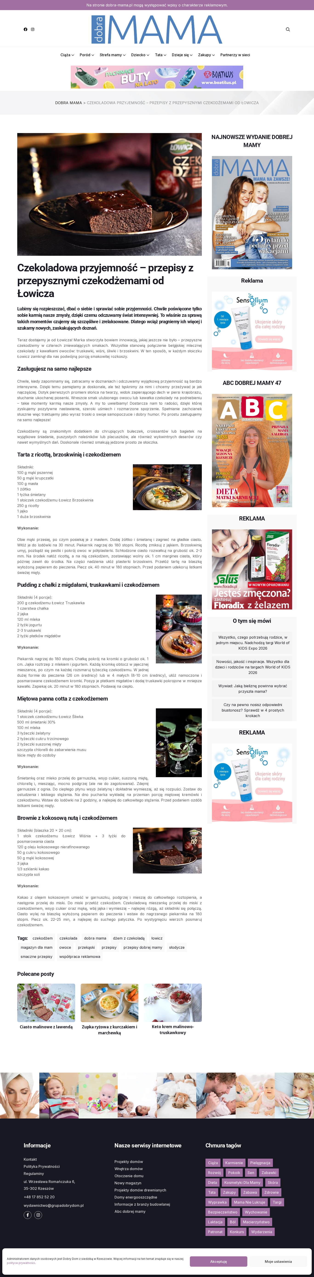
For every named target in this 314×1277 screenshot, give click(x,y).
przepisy (109, 947)
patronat (215, 1232)
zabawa (250, 1192)
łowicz (157, 938)
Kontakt (30, 1159)
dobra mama (95, 938)
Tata (159, 55)
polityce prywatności (21, 1263)
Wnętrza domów (128, 1168)
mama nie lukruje (249, 1202)
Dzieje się (180, 55)
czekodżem (43, 938)
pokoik (234, 1172)
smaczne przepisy (36, 956)
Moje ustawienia (278, 1261)
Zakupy (204, 55)
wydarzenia (261, 1232)
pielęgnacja (260, 1162)
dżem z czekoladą (129, 938)
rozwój (214, 1172)
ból (233, 1222)
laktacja (215, 1222)
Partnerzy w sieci (235, 55)
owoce (65, 947)
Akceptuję (218, 1261)
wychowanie (256, 1212)
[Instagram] (32, 29)
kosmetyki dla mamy (242, 1182)
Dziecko (138, 55)
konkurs (237, 1232)
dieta (212, 1182)
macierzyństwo (256, 1222)
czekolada (68, 938)
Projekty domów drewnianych (140, 1190)
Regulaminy (34, 1173)
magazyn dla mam (36, 947)
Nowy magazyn (127, 1183)
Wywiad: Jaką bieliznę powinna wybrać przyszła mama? (252, 689)
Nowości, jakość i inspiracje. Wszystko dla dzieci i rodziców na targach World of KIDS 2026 (252, 667)
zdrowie (271, 1192)
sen (251, 1172)
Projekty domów (128, 1161)
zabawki (269, 1172)
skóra (273, 1182)
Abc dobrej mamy (130, 1211)
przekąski (86, 947)
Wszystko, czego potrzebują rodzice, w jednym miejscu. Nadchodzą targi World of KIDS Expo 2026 (253, 643)
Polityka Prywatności (42, 1166)
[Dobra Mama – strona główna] (157, 29)
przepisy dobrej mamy (142, 947)
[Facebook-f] (27, 1215)
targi (277, 1202)
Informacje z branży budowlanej (142, 1204)
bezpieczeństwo (222, 1212)
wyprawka (217, 1202)
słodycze (177, 947)
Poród (85, 55)
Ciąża (65, 55)
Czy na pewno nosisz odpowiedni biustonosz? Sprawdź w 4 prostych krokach (253, 710)
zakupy (229, 1192)
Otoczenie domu (128, 1176)
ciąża (213, 1162)
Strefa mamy (111, 55)
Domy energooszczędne (135, 1197)
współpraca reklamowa (79, 956)
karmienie (234, 1162)
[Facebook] (25, 29)
